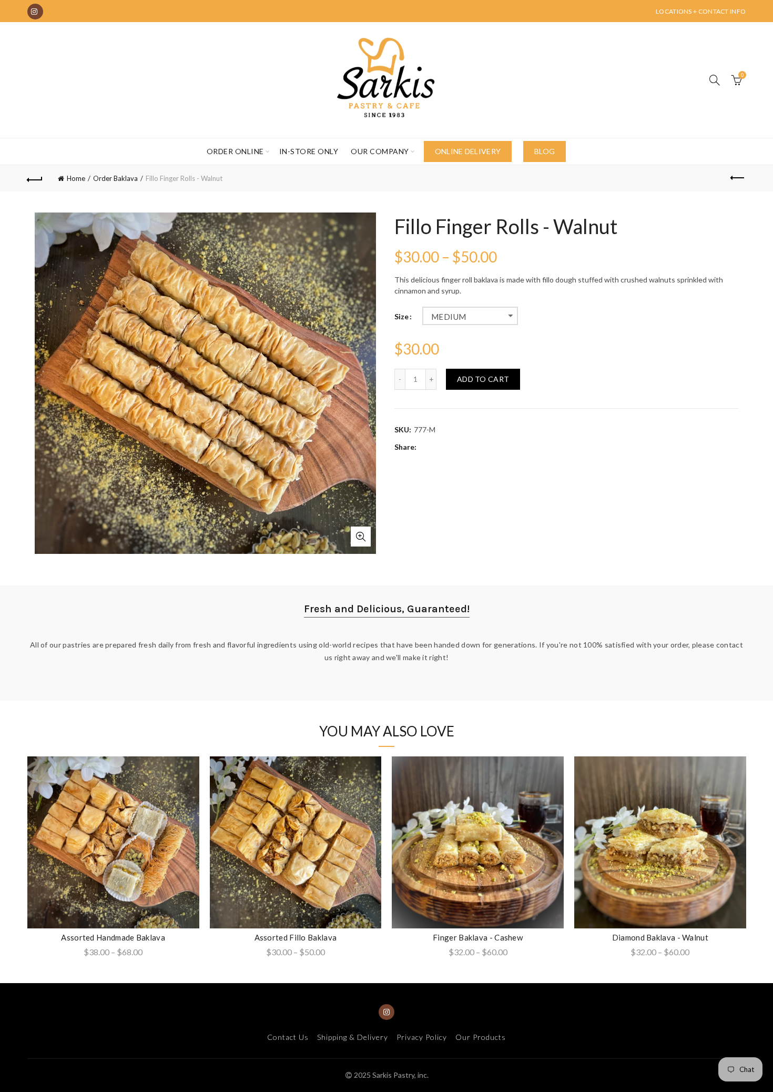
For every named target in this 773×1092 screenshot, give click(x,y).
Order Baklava (115, 178)
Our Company (380, 151)
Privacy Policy (421, 1037)
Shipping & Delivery (352, 1037)
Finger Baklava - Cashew (478, 937)
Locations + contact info (701, 11)
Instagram (35, 11)
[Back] (35, 178)
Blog (544, 151)
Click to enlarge (361, 537)
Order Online (235, 151)
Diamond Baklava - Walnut (660, 937)
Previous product (738, 178)
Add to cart (483, 379)
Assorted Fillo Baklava (296, 937)
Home (76, 178)
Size (401, 316)
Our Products (480, 1037)
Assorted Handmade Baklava (113, 937)
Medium (448, 316)
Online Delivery (468, 151)
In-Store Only (309, 151)
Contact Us (288, 1037)
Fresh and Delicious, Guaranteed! (387, 609)
